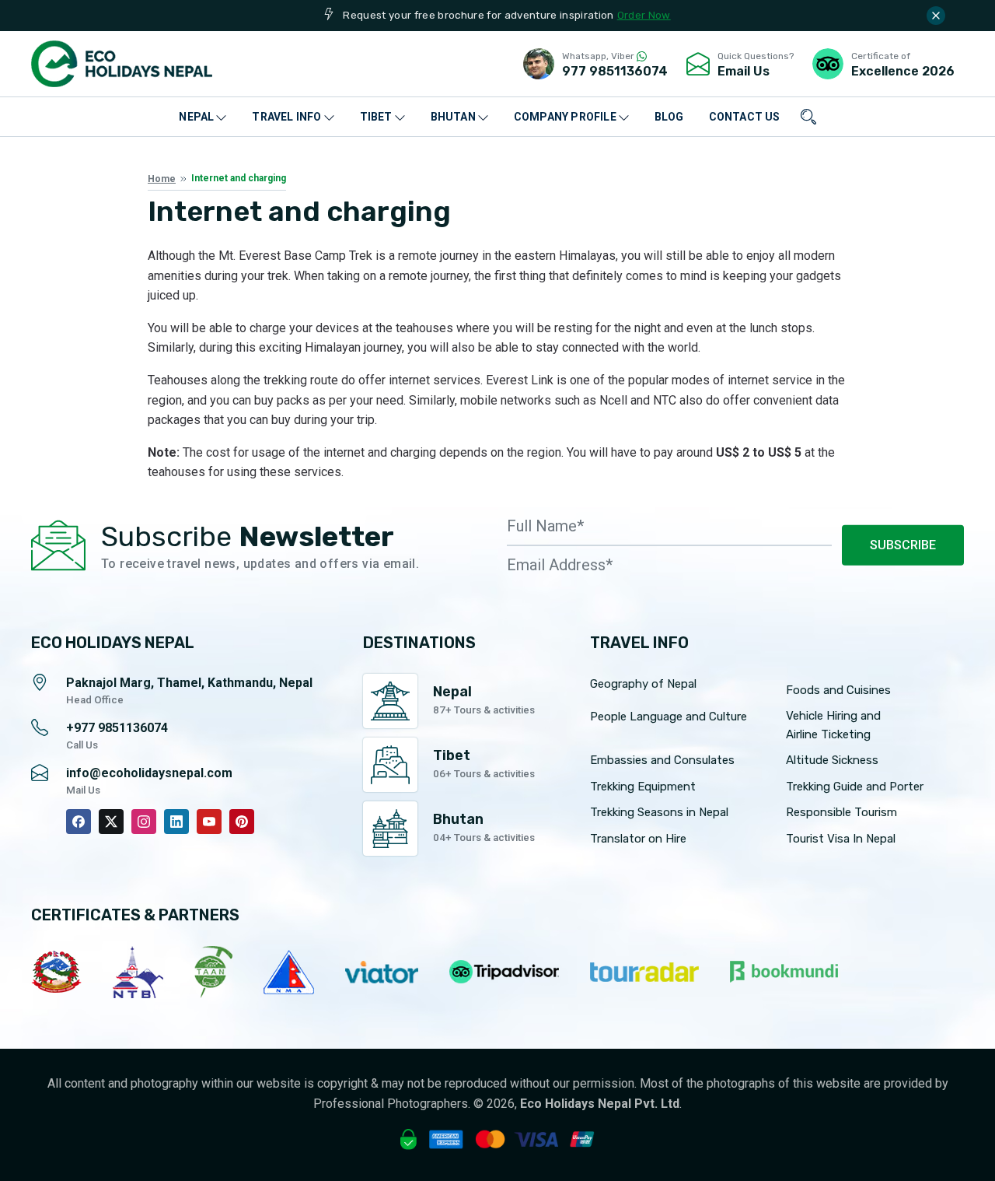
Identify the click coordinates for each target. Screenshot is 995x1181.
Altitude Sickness (832, 760)
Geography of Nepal (643, 684)
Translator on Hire (638, 839)
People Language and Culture (668, 717)
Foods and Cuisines (838, 690)
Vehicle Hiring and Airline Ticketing (833, 725)
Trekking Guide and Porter (854, 787)
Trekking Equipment (643, 787)
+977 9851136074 (117, 727)
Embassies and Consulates (662, 760)
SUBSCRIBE (903, 545)
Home (162, 178)
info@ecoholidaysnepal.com (149, 773)
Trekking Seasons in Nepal (659, 812)
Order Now (644, 15)
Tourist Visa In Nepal (841, 839)
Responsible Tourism (841, 812)
